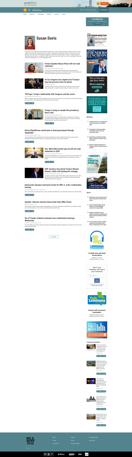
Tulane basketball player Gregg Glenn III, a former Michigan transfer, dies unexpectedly (97, 206)
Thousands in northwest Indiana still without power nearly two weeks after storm (97, 131)
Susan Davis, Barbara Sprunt (50, 68)
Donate (105, 3)
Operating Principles (93, 437)
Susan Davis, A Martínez (29, 135)
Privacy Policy (56, 443)
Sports (89, 192)
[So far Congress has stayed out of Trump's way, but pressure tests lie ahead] (34, 83)
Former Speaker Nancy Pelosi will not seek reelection (62, 64)
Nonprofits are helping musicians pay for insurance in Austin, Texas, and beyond (97, 138)
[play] (25, 10)
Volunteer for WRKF (75, 443)
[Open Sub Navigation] (27, 14)
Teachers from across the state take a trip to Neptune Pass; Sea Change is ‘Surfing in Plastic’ (101, 417)
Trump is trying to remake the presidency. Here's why (62, 111)
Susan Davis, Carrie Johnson (50, 115)
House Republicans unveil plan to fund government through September (49, 131)
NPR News (90, 117)
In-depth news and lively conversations (96, 254)
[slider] (31, 10)
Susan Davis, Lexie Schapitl (50, 153)
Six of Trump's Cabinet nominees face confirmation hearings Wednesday (50, 219)
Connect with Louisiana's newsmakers (97, 311)
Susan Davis (47, 84)
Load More (53, 236)
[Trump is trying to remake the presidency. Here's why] (34, 114)
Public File (73, 437)
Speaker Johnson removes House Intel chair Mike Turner (48, 202)
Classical (32, 14)
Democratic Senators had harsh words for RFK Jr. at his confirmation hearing (53, 186)
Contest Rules (92, 440)
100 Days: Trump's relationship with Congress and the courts (50, 94)
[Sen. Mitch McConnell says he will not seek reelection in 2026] (34, 153)
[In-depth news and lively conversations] (97, 240)
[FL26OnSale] (97, 61)
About (64, 14)
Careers (72, 440)
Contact (56, 14)
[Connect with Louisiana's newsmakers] (97, 299)
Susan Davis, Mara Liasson (30, 96)
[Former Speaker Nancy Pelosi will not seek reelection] (34, 68)
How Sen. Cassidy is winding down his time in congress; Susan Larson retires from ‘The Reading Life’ (101, 348)
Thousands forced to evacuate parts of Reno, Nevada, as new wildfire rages (98, 123)
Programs (41, 14)
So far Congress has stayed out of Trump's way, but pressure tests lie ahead (62, 80)
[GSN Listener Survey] (97, 84)
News (24, 14)
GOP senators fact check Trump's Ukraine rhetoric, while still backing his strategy (62, 170)
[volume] (29, 10)
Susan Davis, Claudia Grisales (50, 173)
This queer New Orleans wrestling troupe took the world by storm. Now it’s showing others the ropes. (97, 223)
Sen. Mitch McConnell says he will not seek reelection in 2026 (63, 150)
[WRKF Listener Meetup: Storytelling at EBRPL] (97, 40)
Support (49, 14)
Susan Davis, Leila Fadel (29, 222)
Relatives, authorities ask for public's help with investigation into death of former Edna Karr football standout (98, 215)
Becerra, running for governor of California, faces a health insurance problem (98, 146)
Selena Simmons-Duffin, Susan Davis (32, 189)
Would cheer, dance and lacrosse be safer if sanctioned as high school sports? (98, 198)
